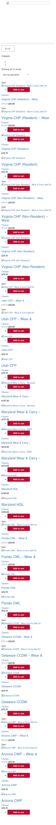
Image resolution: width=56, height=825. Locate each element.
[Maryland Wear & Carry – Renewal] (18, 382)
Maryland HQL (9, 489)
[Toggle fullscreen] (18, 819)
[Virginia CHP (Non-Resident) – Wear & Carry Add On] (26, 184)
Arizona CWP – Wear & (14, 735)
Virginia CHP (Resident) (15, 148)
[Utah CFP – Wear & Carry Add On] (17, 286)
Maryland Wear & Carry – (15, 396)
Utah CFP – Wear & (12, 300)
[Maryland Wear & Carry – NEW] (16, 428)
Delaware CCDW (11, 686)
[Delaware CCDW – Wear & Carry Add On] (21, 623)
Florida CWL (8, 587)
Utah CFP (7, 350)
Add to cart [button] (18, 89)
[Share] (30, 819)
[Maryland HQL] (9, 475)
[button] (28, 43)
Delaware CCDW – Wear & (16, 637)
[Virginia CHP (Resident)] (13, 134)
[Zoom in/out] (5, 819)
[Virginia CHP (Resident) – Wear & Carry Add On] (24, 85)
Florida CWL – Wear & (14, 538)
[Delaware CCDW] (10, 672)
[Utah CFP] (7, 336)
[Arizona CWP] (8, 771)
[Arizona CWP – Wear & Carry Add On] (19, 721)
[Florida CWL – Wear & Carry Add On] (19, 524)
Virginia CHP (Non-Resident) (17, 251)
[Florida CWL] (8, 573)
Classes (5, 94)
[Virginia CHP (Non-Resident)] (15, 237)
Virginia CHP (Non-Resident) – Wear (22, 198)
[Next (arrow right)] (18, 823)
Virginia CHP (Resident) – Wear (19, 99)
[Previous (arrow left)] (5, 823)
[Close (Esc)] (42, 819)
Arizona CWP (9, 785)
